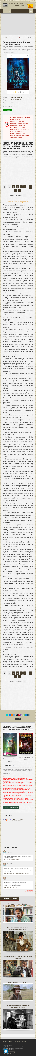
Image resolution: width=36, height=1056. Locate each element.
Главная (5, 1041)
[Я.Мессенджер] (7, 715)
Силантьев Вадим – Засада (12, 859)
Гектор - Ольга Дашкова (11, 887)
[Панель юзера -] (30, 5)
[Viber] (21, 715)
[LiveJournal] (28, 715)
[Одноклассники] (12, 715)
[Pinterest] (19, 715)
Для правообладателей (20, 1041)
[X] (17, 715)
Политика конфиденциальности (10, 1043)
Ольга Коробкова (16, 97)
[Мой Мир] (26, 715)
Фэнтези (18, 99)
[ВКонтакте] (10, 715)
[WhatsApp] (24, 715)
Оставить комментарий (11, 807)
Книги (12, 99)
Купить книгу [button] (7, 110)
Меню (8, 11)
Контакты (10, 1041)
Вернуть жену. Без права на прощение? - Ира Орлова (18, 873)
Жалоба (18, 718)
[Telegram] (14, 715)
